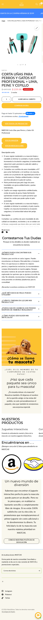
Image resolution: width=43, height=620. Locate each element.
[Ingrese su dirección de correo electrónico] (39, 570)
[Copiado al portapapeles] (7, 232)
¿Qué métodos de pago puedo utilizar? (16, 294)
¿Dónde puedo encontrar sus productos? (16, 253)
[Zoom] (37, 28)
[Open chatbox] (38, 615)
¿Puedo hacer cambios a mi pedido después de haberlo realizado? (19, 309)
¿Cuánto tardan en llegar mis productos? (17, 301)
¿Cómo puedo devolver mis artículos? (15, 316)
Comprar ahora (21, 106)
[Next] (25, 65)
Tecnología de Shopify (8, 612)
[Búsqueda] (36, 4)
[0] (39, 4)
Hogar (3, 21)
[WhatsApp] (3, 232)
